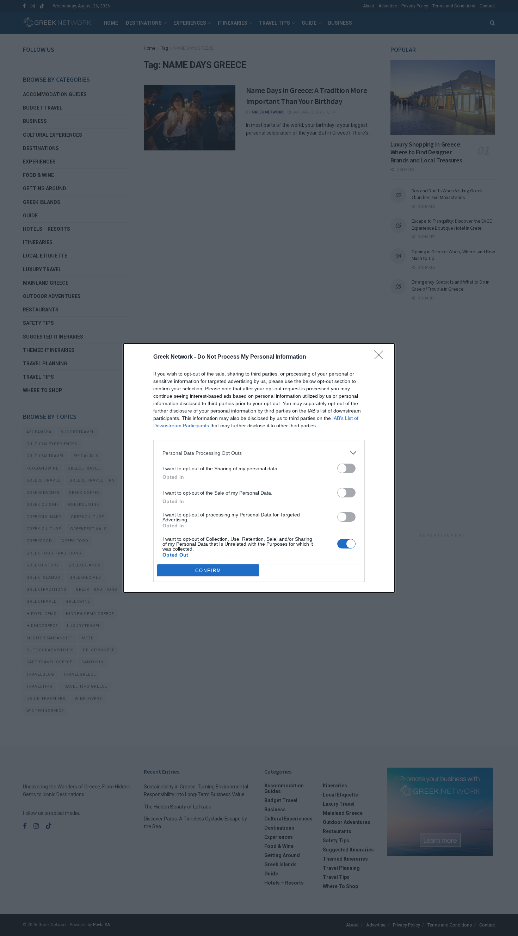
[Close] (381, 357)
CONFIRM (208, 570)
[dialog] (259, 468)
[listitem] (259, 453)
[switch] (346, 468)
